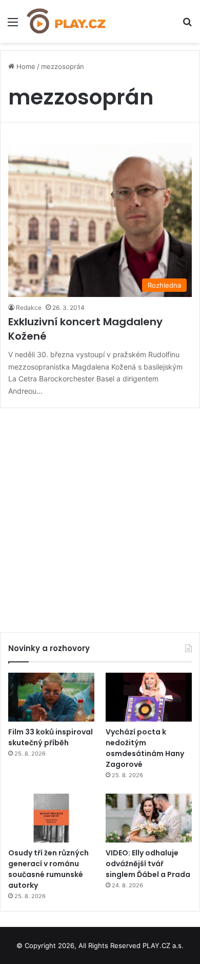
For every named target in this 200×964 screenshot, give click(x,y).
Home (24, 66)
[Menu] (13, 25)
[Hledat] (187, 25)
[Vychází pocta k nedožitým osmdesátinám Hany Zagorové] (149, 697)
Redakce (29, 307)
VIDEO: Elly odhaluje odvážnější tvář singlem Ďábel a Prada (148, 864)
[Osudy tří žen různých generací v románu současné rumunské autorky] (51, 818)
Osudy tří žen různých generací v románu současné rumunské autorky (48, 869)
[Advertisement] (100, 516)
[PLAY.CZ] (67, 21)
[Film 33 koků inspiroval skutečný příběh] (51, 697)
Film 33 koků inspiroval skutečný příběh (50, 737)
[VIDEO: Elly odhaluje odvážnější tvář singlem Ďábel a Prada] (149, 818)
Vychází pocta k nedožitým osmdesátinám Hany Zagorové (145, 748)
